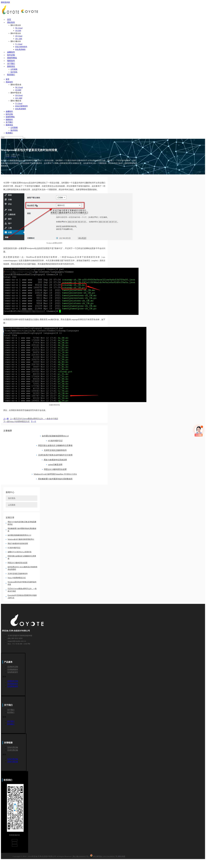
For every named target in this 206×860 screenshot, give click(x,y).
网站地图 (121, 856)
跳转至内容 (5, 2)
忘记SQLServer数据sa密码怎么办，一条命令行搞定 (22, 590)
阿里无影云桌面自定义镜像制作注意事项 (55, 445)
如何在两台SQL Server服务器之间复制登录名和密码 (22, 568)
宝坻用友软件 (12, 672)
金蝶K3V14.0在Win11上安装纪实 (19, 552)
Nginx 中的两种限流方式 (17, 578)
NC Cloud (19, 87)
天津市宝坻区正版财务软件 (55, 450)
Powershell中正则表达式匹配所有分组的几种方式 (22, 596)
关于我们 (9, 122)
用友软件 (9, 82)
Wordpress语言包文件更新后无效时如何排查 (22, 583)
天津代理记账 (12, 750)
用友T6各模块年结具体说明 (55, 460)
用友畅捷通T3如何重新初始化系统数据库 (55, 479)
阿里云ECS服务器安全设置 (55, 469)
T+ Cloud (18, 103)
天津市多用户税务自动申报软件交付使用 (55, 455)
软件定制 (9, 114)
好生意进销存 (20, 109)
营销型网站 (10, 117)
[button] (14, 676)
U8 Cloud (19, 95)
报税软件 (9, 120)
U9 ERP (18, 90)
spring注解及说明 (55, 465)
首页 (7, 79)
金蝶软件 (9, 111)
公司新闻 (14, 127)
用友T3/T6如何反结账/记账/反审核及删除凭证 (22, 523)
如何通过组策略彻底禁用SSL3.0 (55, 436)
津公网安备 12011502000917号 (105, 856)
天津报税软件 (12, 669)
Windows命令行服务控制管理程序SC (21, 539)
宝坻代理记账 (12, 747)
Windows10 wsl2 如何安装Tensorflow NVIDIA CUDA (55, 474)
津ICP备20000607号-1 (81, 856)
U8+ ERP (18, 98)
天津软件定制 (12, 667)
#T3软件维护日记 (55, 441)
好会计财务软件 (21, 106)
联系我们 (9, 133)
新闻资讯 (9, 125)
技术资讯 (14, 130)
